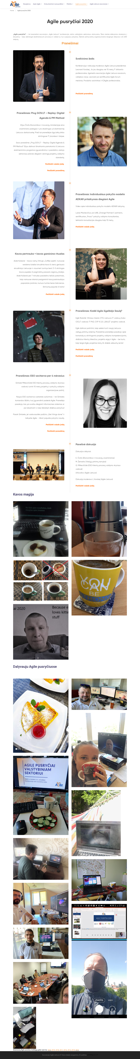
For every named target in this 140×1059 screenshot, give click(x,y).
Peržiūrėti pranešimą (84, 94)
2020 (49, 1050)
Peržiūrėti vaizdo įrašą (54, 164)
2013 (77, 1050)
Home (12, 10)
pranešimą (60, 171)
